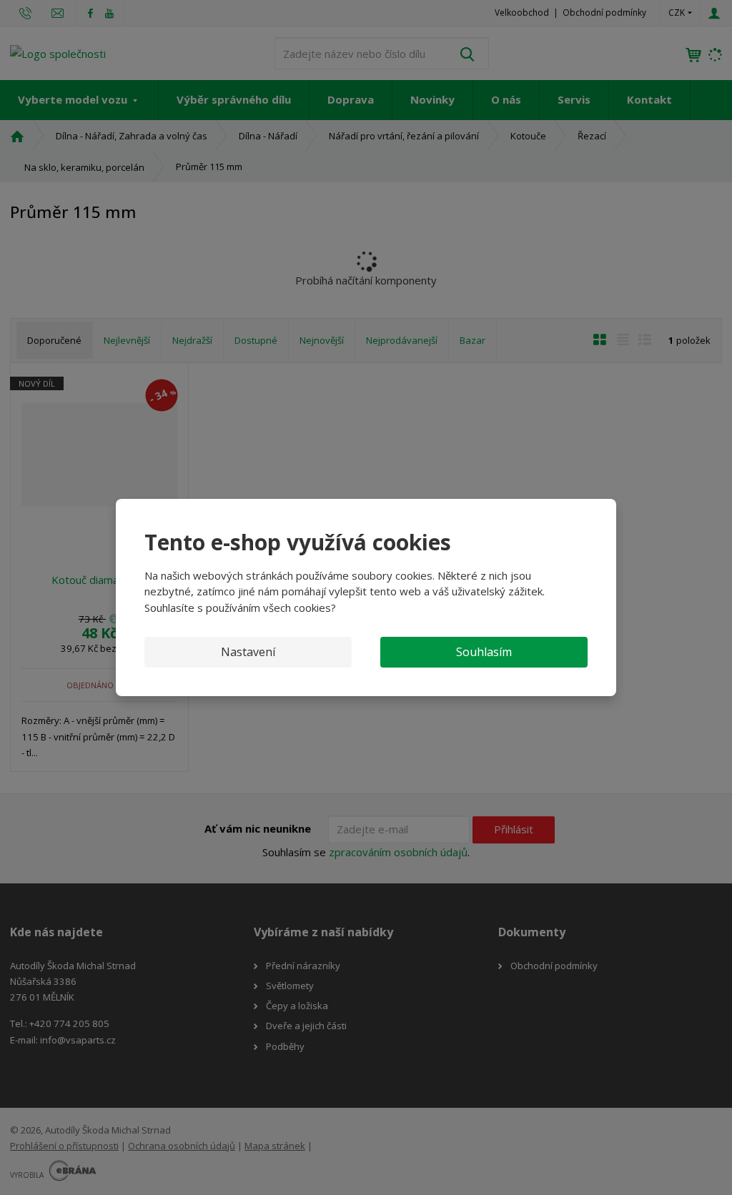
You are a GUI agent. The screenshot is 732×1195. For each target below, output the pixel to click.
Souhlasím (484, 652)
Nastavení (248, 652)
